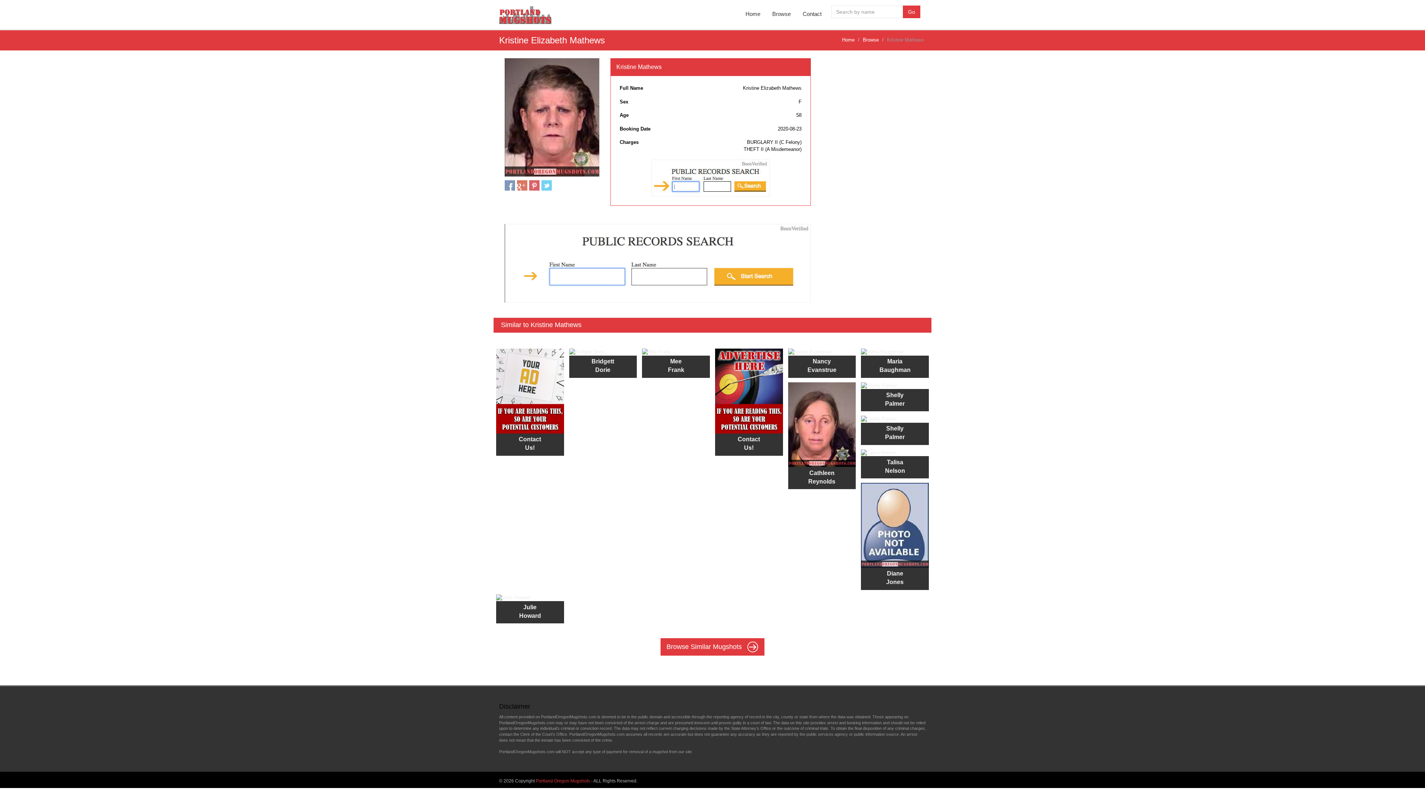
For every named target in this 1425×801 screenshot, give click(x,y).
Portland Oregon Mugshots (563, 781)
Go (911, 12)
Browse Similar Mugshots (705, 646)
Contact (812, 14)
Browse (781, 14)
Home (753, 14)
